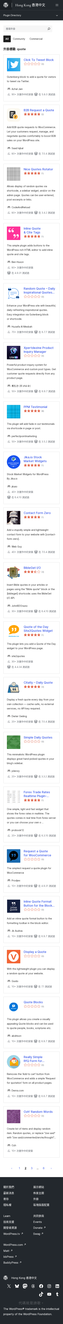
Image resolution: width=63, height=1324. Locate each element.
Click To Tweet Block (39, 60)
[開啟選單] (57, 5)
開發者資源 (10, 1227)
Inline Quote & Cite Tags (32, 230)
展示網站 (38, 1187)
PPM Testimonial (35, 407)
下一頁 (51, 1168)
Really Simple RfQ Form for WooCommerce (35, 1059)
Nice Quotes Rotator (38, 169)
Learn (6, 1216)
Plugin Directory (12, 15)
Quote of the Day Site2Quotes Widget (38, 628)
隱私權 (7, 1205)
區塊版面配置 (41, 1205)
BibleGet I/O (32, 568)
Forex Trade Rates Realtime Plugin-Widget (37, 794)
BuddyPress (12, 1262)
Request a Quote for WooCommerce (37, 853)
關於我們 (8, 1187)
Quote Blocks (33, 1002)
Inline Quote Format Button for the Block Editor (38, 903)
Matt (8, 1250)
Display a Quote (35, 952)
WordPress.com (14, 1244)
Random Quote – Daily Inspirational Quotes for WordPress (39, 291)
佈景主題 (38, 1193)
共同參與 (38, 1216)
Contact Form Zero (37, 513)
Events (37, 1222)
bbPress (10, 1256)
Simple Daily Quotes (38, 737)
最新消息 (8, 1193)
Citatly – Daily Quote (38, 682)
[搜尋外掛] (49, 28)
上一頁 (12, 1168)
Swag (38, 1233)
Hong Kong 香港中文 (24, 1278)
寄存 (6, 1199)
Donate (39, 1227)
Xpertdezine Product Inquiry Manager (39, 349)
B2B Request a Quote (39, 110)
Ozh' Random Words (38, 1111)
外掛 (36, 1199)
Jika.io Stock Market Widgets (35, 459)
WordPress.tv (13, 1233)
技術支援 (8, 1222)
